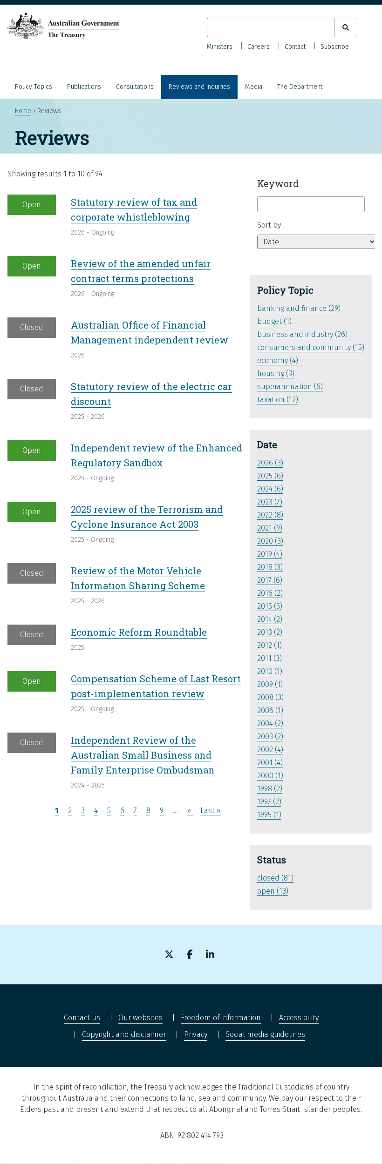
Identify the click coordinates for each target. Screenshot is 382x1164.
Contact (295, 47)
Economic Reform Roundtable (139, 632)
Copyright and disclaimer (124, 1034)
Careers (258, 47)
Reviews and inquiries (199, 87)
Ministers (219, 47)
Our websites (140, 1017)
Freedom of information (221, 1017)
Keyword (278, 183)
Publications (84, 87)
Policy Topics (33, 87)
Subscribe (335, 47)
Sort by (269, 225)
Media (253, 87)
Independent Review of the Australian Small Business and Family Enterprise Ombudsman (143, 755)
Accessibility (299, 1017)
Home (23, 111)
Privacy (195, 1034)
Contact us (82, 1017)
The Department (299, 87)
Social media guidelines (265, 1034)
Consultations (135, 87)
